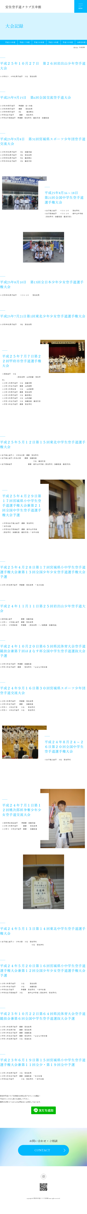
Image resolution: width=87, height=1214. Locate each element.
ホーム (76, 47)
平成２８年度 (39, 42)
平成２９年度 (53, 42)
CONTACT (42, 1150)
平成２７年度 (25, 42)
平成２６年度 (10, 42)
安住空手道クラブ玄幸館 (23, 7)
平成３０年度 (68, 42)
